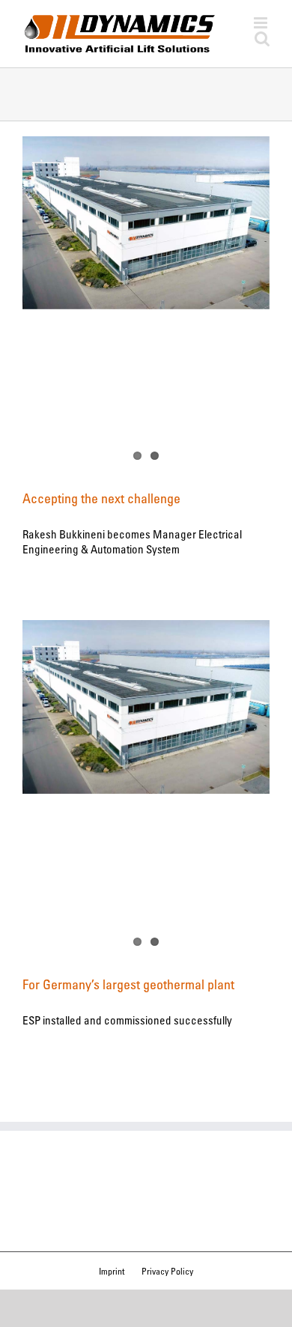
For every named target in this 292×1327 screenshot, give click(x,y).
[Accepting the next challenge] (146, 222)
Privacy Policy (167, 1271)
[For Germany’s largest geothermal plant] (146, 706)
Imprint (111, 1271)
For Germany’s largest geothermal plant (128, 984)
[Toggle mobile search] (262, 38)
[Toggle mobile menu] (262, 23)
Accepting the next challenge (101, 498)
